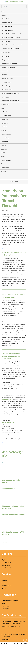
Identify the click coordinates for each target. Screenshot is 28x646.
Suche (3, 156)
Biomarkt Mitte (6, 19)
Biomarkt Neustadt (7, 30)
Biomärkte (4, 15)
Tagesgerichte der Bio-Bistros (10, 48)
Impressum (5, 97)
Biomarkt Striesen (7, 26)
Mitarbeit (3, 130)
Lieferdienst (4, 71)
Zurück (5, 542)
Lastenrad (4, 149)
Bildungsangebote (7, 89)
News (2, 108)
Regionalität (5, 60)
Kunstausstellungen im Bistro (10, 93)
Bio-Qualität (5, 56)
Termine (4, 127)
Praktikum (5, 141)
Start (2, 11)
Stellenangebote (6, 134)
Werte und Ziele (6, 82)
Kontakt (3, 153)
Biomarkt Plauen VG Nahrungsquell (12, 45)
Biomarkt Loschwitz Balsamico (11, 37)
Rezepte (3, 145)
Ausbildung (5, 138)
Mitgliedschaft (5, 104)
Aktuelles (5, 112)
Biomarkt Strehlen (7, 41)
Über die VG (4, 74)
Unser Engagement (7, 86)
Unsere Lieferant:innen (8, 67)
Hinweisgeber (5, 167)
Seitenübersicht (6, 160)
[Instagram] (16, 176)
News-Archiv (7, 115)
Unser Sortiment (5, 52)
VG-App (3, 171)
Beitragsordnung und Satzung (10, 100)
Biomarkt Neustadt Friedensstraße (12, 34)
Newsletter (5, 119)
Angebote (5, 123)
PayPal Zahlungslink (8, 422)
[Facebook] (12, 176)
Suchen (24, 6)
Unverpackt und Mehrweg (9, 63)
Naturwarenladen (7, 22)
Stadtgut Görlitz (7, 399)
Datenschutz (4, 164)
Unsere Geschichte (7, 78)
